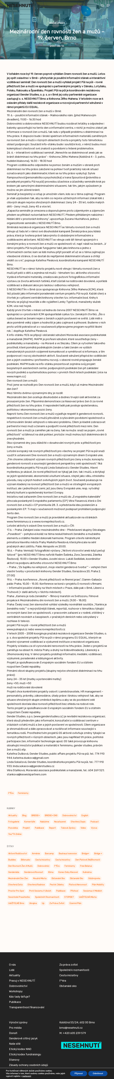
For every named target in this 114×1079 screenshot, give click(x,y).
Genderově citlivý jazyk (23, 1038)
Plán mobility (98, 884)
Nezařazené (60, 822)
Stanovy (14, 1059)
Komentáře (29, 822)
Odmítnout (98, 1073)
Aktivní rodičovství (17, 853)
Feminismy (23, 793)
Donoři (13, 1033)
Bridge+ (85, 853)
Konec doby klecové (68, 872)
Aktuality (12, 815)
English (84, 815)
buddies (12, 860)
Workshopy (16, 991)
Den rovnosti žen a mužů (20, 866)
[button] (108, 5)
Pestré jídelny (57, 884)
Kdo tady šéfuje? (19, 996)
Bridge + (98, 853)
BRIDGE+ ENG (51, 815)
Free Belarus (86, 866)
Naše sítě (14, 1043)
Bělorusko (25, 860)
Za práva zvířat (56, 903)
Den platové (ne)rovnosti (87, 860)
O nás (12, 964)
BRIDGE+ (35, 815)
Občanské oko (58, 878)
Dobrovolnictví (69, 815)
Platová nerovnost (78, 884)
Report (52, 828)
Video (83, 828)
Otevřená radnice (36, 884)
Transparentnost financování (26, 1007)
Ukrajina (33, 903)
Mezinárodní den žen (18, 878)
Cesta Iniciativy (42, 860)
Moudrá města (39, 878)
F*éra (11, 793)
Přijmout (79, 1073)
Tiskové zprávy (57, 23)
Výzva (94, 828)
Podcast (95, 822)
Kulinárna (87, 872)
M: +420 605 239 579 (72, 1033)
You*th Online (15, 834)
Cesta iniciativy (62, 860)
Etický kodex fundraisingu (25, 1054)
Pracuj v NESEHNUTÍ (22, 980)
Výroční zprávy (18, 1022)
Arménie (36, 853)
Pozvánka (13, 828)
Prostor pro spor (16, 891)
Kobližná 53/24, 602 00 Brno (77, 1022)
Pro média (15, 1027)
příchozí (74, 891)
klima (50, 872)
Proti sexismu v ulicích (40, 891)
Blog (24, 815)
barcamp (49, 853)
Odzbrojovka (94, 878)
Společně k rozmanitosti (47, 897)
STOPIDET (69, 897)
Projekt (26, 828)
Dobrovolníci (43, 866)
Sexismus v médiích (92, 891)
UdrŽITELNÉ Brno (16, 903)
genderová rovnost (33, 872)
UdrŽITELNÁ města (87, 897)
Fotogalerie (13, 822)
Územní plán (75, 903)
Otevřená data (15, 884)
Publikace (39, 828)
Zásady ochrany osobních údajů (28, 1065)
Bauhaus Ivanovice (68, 853)
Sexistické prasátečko (19, 897)
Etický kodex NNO (20, 1049)
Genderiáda (13, 872)
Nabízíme (44, 822)
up (43, 903)
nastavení (26, 1076)
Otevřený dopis (78, 822)
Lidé (11, 970)
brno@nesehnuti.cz (71, 1027)
